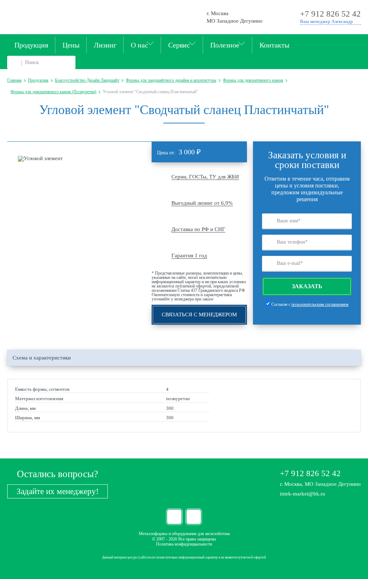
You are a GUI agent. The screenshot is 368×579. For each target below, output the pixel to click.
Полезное (224, 45)
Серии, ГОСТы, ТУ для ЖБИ (205, 177)
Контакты (274, 45)
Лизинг (105, 45)
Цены (71, 45)
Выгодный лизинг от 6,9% (202, 203)
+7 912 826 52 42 (310, 473)
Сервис (179, 45)
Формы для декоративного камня (253, 80)
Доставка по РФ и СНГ (198, 229)
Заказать (307, 286)
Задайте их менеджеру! (58, 491)
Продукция (31, 45)
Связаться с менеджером (199, 314)
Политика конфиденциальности (184, 544)
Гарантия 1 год (189, 255)
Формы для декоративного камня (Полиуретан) (53, 91)
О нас (139, 45)
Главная (14, 80)
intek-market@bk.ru (302, 494)
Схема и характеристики (42, 358)
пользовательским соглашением (320, 304)
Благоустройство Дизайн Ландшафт (87, 80)
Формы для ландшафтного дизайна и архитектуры (171, 80)
